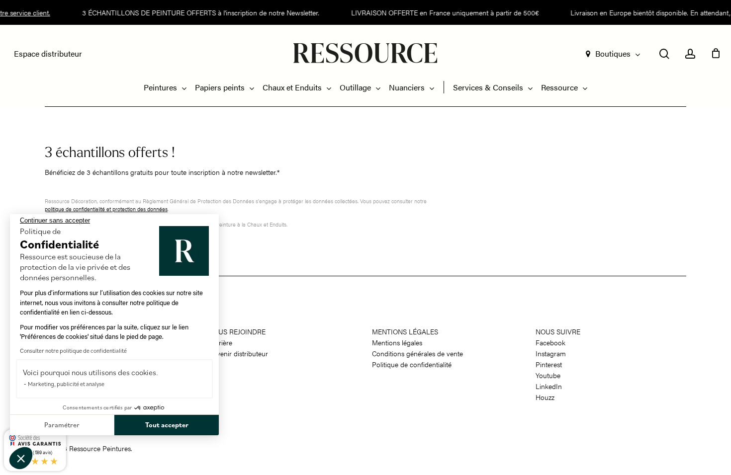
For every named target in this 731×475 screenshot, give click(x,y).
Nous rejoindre (237, 331)
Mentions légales (405, 331)
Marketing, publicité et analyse (66, 384)
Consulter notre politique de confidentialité (73, 350)
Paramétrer (62, 424)
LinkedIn (549, 386)
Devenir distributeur (238, 353)
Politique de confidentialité (412, 364)
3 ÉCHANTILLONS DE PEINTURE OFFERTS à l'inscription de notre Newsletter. (196, 12)
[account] (690, 54)
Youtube (548, 375)
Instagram (551, 353)
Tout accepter (166, 424)
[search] (664, 54)
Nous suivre (558, 331)
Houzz (545, 397)
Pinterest (549, 364)
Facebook (550, 342)
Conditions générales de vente (417, 353)
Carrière (220, 342)
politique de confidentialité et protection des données (106, 209)
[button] (21, 458)
